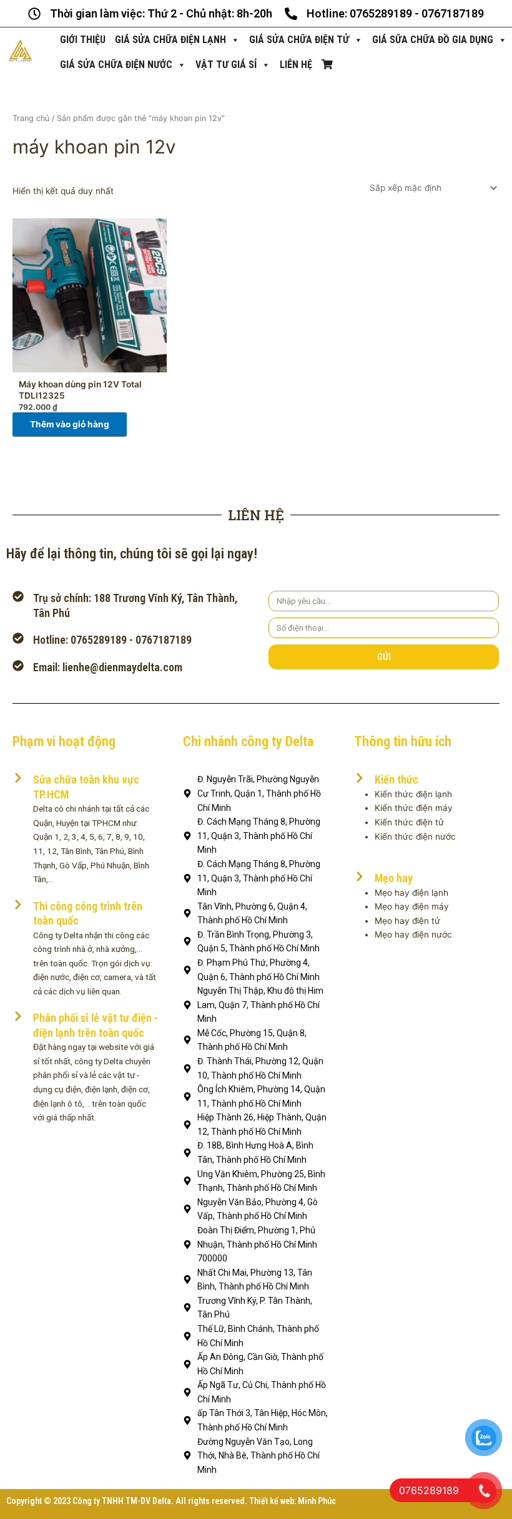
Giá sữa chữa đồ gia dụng (432, 40)
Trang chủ (30, 118)
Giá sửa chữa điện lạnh (170, 40)
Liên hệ (296, 64)
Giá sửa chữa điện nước (116, 64)
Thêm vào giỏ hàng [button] (69, 424)
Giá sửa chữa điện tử (299, 40)
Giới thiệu (83, 40)
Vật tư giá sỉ (226, 64)
